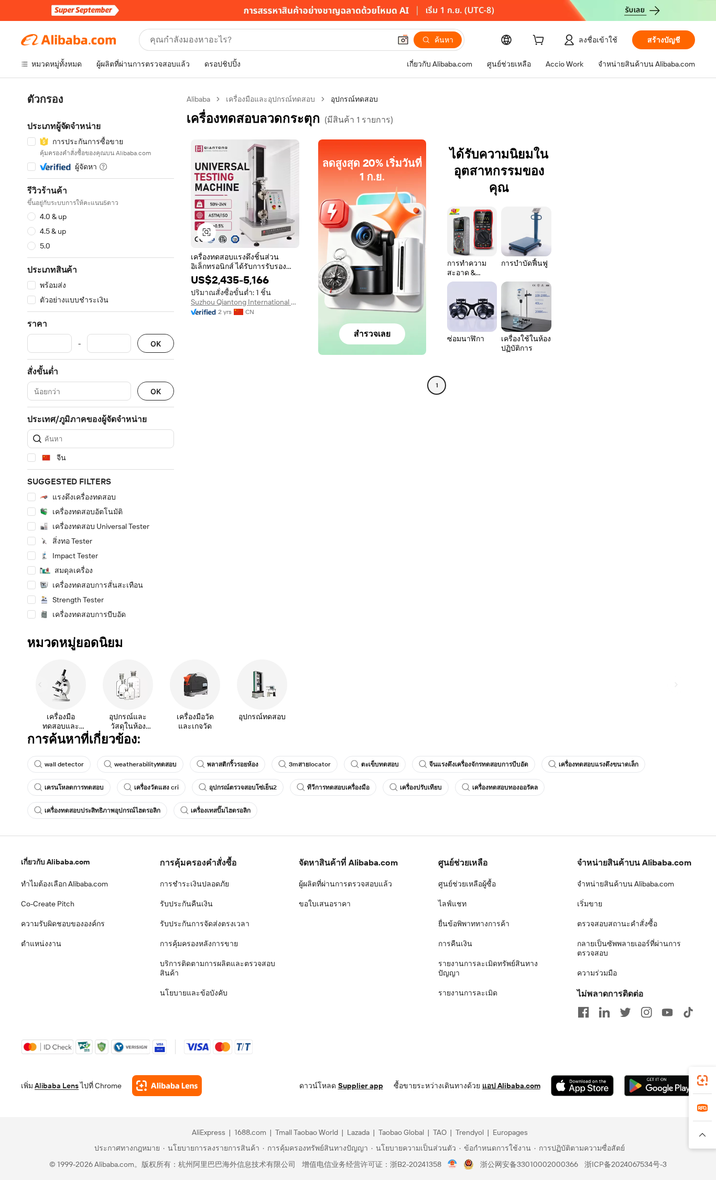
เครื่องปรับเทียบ (421, 787)
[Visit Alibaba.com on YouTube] (667, 1012)
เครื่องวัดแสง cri (156, 787)
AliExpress (208, 1132)
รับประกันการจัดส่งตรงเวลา (204, 923)
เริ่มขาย (589, 904)
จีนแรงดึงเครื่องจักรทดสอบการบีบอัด (478, 764)
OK (155, 343)
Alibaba (198, 99)
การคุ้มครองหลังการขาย (199, 943)
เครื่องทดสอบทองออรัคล (505, 787)
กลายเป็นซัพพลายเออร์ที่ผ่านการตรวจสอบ (629, 948)
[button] (403, 40)
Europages (510, 1132)
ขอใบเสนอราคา (325, 904)
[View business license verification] (453, 1164)
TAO (440, 1132)
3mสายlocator (310, 764)
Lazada (358, 1132)
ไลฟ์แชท (452, 904)
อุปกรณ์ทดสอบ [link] (354, 99)
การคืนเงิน (455, 943)
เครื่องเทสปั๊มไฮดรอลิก (221, 810)
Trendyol (469, 1132)
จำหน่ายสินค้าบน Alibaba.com (625, 884)
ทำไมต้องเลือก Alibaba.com (64, 884)
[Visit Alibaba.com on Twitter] (625, 1012)
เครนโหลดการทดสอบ (74, 787)
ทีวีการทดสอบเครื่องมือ (338, 787)
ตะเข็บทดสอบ (380, 764)
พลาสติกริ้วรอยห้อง (232, 764)
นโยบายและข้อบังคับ (193, 993)
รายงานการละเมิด (467, 993)
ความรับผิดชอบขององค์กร (63, 923)
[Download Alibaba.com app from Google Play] (659, 1085)
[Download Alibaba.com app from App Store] (582, 1085)
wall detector (64, 764)
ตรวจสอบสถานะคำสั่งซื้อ (617, 923)
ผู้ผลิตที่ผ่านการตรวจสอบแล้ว (345, 884)
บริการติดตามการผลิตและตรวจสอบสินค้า (217, 968)
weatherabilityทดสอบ (145, 764)
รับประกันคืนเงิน (186, 904)
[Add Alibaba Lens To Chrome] (167, 1085)
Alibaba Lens (57, 1085)
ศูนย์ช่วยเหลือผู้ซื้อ (467, 884)
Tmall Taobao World (306, 1132)
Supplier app (360, 1085)
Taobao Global (401, 1132)
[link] (702, 1080)
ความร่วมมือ (597, 973)
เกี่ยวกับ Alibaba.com (55, 862)
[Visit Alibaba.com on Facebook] (583, 1012)
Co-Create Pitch (47, 904)
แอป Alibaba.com (511, 1085)
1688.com (250, 1132)
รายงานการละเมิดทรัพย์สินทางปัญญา (488, 968)
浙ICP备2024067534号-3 (625, 1164)
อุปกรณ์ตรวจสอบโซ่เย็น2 (243, 787)
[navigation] (100, 357)
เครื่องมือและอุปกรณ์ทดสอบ (270, 99)
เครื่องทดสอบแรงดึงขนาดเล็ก (598, 764)
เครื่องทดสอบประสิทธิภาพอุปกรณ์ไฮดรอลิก (102, 810)
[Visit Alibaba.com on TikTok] (688, 1012)
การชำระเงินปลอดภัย (194, 884)
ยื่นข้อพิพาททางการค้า (473, 923)
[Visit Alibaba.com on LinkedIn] (604, 1012)
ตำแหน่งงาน (41, 943)
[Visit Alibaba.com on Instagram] (646, 1012)
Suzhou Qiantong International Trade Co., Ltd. (245, 302)
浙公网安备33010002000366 (529, 1164)
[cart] (540, 41)
